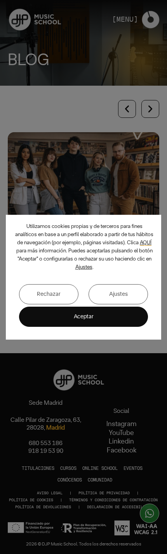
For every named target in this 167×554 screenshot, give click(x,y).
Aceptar (84, 316)
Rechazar (49, 294)
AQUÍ (145, 242)
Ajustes (83, 267)
